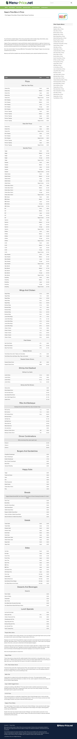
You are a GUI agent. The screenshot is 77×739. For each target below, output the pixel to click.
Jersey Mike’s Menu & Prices (58, 70)
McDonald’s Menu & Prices (58, 76)
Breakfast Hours (26, 7)
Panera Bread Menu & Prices (59, 83)
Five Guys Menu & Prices (58, 61)
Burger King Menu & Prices (58, 39)
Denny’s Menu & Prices (57, 54)
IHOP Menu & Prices (57, 65)
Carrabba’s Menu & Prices (58, 41)
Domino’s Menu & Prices (58, 56)
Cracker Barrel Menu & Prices (59, 50)
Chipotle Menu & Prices (57, 49)
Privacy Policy (12, 725)
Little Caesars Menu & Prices (58, 74)
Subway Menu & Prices (57, 96)
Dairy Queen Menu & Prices (58, 52)
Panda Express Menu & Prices (59, 81)
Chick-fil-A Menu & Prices (58, 45)
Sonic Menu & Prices (57, 92)
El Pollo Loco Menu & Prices (58, 59)
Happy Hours (19, 7)
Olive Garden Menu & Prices (58, 78)
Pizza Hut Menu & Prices (58, 85)
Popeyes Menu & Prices (58, 87)
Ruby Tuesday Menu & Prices (59, 90)
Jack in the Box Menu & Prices (59, 69)
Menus (6, 7)
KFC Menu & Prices (57, 72)
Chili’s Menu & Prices (57, 47)
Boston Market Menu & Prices (59, 36)
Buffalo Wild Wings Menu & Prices (59, 38)
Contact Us (6, 725)
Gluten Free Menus (36, 7)
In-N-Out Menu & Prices (58, 67)
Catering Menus (44, 7)
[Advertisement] (27, 27)
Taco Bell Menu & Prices (58, 98)
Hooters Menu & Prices (57, 63)
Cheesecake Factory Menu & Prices (60, 43)
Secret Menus (12, 7)
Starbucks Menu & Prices (58, 94)
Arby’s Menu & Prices (57, 30)
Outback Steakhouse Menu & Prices (60, 79)
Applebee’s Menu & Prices (58, 29)
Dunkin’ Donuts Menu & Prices (59, 58)
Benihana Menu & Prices (58, 32)
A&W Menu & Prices (57, 27)
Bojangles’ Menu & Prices (58, 34)
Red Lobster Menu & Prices (58, 89)
